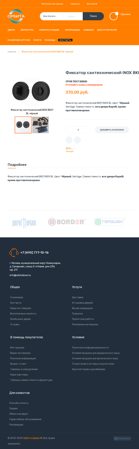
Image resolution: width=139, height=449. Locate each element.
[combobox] (72, 16)
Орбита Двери (31, 438)
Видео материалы (20, 353)
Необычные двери (20, 319)
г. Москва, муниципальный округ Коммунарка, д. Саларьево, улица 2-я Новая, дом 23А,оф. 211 (35, 266)
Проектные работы (83, 319)
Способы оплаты (18, 403)
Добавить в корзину (112, 130)
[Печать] (69, 140)
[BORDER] (67, 222)
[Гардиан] (109, 222)
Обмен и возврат (18, 413)
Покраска (77, 313)
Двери (11, 30)
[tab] (17, 164)
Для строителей (107, 30)
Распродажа (72, 30)
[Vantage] (70, 148)
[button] (40, 125)
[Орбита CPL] (24, 223)
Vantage (70, 151)
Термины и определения (24, 369)
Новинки (88, 30)
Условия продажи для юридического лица (96, 353)
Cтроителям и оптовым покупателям (93, 363)
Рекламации (16, 424)
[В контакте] (122, 438)
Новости (75, 4)
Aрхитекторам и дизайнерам (88, 369)
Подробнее (17, 165)
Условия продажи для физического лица (95, 358)
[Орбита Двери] (16, 16)
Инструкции (17, 347)
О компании (16, 297)
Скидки (13, 408)
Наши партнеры (19, 374)
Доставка (77, 297)
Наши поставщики (20, 308)
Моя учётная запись (52, 4)
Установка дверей (82, 302)
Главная (12, 51)
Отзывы (14, 324)
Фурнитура (27, 30)
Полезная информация (23, 358)
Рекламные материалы (85, 324)
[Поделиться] (77, 140)
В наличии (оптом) (19, 40)
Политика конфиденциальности (90, 347)
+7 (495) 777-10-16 (34, 252)
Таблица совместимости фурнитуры (31, 380)
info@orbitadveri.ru (20, 275)
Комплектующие (49, 30)
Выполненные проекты (23, 313)
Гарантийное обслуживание (25, 419)
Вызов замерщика (82, 308)
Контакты (92, 4)
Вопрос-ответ (18, 363)
